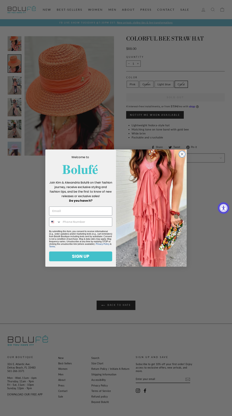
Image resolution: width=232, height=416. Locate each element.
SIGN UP (80, 256)
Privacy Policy (102, 244)
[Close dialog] (182, 154)
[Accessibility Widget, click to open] (223, 208)
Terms (52, 246)
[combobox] (55, 222)
